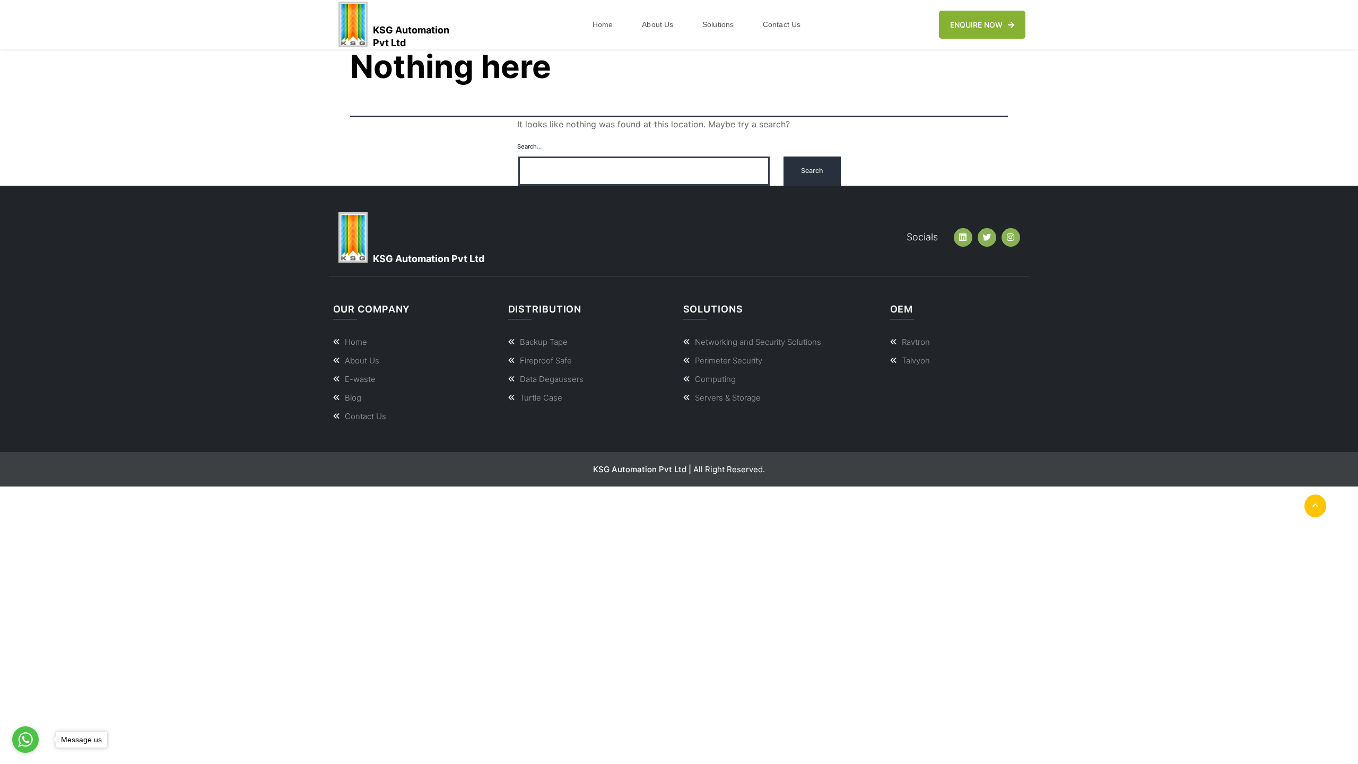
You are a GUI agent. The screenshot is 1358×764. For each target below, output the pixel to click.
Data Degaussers (552, 379)
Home (603, 24)
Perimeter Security (728, 360)
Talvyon (916, 360)
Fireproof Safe (546, 360)
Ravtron (916, 342)
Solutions (718, 24)
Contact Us (781, 24)
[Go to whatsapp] (25, 739)
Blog (353, 398)
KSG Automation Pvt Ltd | (642, 469)
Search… (529, 146)
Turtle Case (541, 398)
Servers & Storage (728, 398)
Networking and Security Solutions (758, 342)
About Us (657, 24)
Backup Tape (544, 342)
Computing (715, 379)
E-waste (360, 379)
